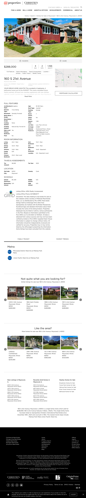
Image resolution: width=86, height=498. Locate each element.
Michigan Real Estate (12, 442)
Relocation (45, 446)
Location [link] (46, 71)
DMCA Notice (76, 447)
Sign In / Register (71, 7)
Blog (43, 449)
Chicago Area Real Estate (13, 439)
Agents (74, 439)
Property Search (46, 441)
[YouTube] (21, 486)
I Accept (73, 494)
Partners (44, 447)
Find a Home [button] (16, 10)
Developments (55, 10)
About (43, 439)
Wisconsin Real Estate (12, 444)
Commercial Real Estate (13, 437)
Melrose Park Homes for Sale (67, 387)
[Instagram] (16, 486)
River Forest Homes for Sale (67, 389)
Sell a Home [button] (27, 10)
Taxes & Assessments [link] (35, 71)
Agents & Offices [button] (41, 10)
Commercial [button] (68, 10)
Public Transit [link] (27, 73)
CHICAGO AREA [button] (54, 7)
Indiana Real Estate (11, 441)
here (40, 496)
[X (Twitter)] (12, 486)
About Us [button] (78, 10)
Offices (74, 437)
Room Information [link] (21, 71)
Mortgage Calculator (68, 93)
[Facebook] (8, 486)
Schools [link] (18, 73)
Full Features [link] (11, 71)
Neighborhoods (46, 442)
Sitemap (77, 484)
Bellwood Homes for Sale (66, 391)
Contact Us (75, 442)
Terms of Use (75, 446)
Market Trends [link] (37, 73)
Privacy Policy (76, 444)
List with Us (75, 441)
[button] (68, 78)
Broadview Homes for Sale (67, 383)
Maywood (6, 85)
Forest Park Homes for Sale (67, 385)
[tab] (23, 239)
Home (43, 437)
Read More (28, 96)
